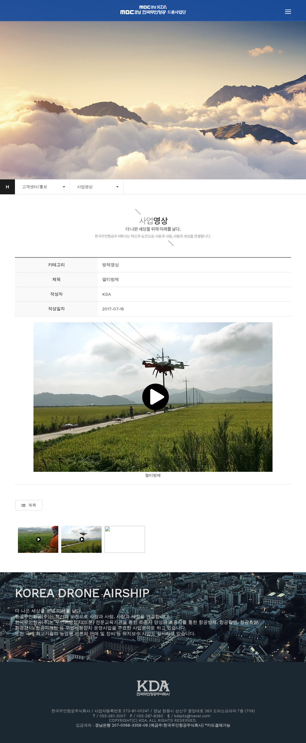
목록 (32, 505)
